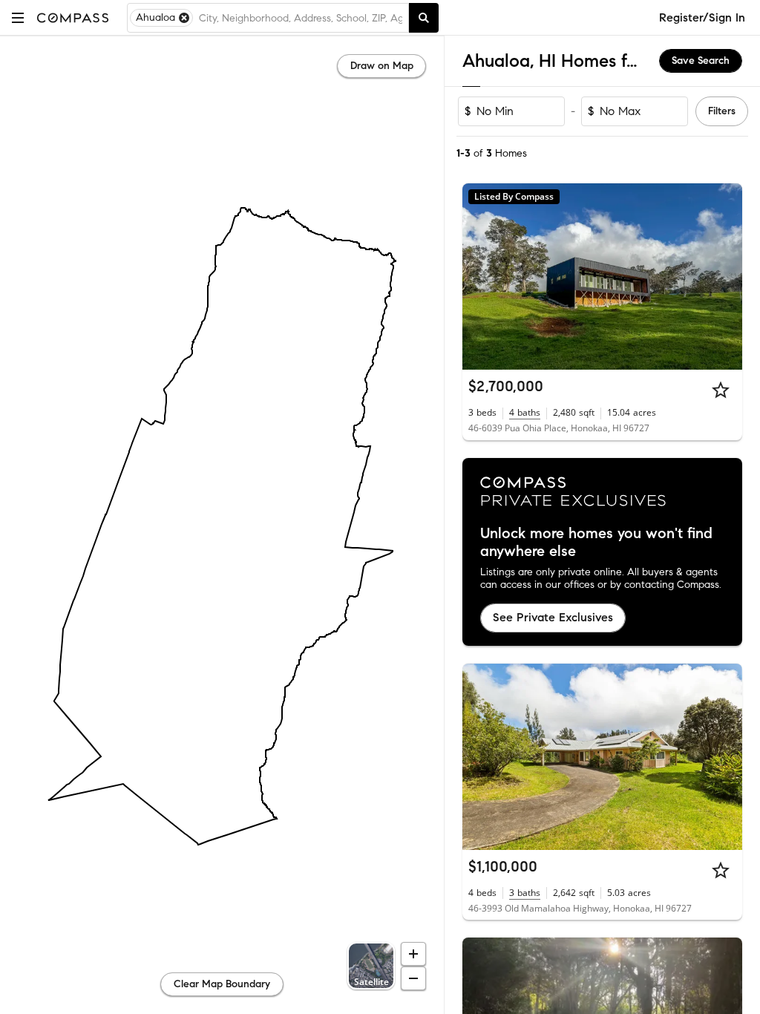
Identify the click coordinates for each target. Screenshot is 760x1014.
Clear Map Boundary (222, 984)
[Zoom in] (413, 954)
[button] (18, 17)
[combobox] (300, 18)
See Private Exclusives (553, 617)
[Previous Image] (480, 277)
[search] (424, 18)
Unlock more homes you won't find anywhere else (596, 542)
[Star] (720, 390)
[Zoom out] (413, 978)
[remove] (184, 18)
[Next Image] (725, 277)
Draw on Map (381, 65)
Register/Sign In (702, 17)
